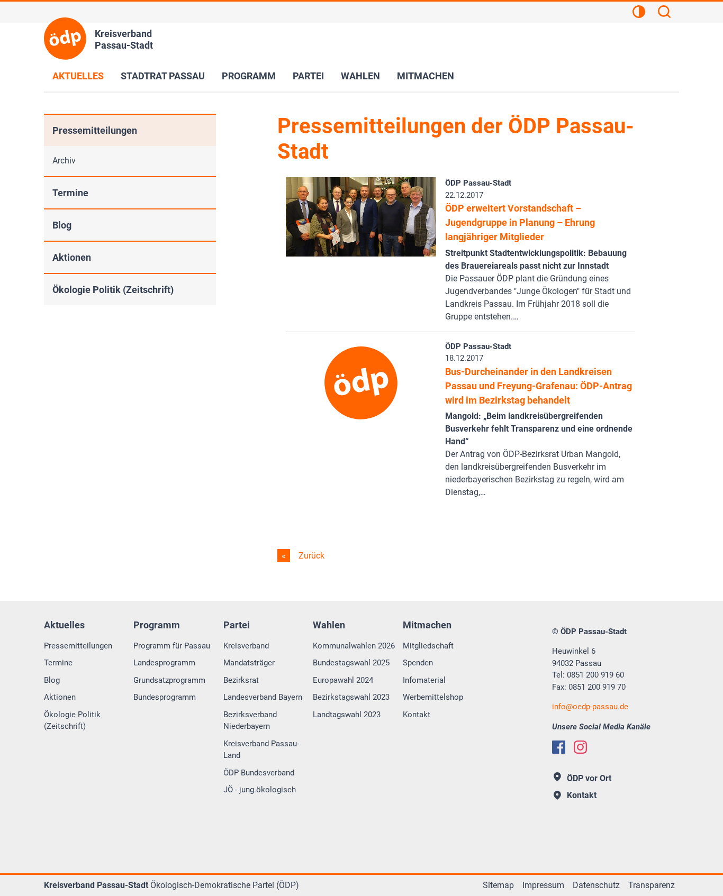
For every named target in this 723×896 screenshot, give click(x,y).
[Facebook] (558, 747)
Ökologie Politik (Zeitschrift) (113, 289)
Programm (249, 75)
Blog (61, 225)
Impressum (543, 885)
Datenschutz (596, 885)
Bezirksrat (241, 680)
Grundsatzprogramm (169, 680)
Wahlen (360, 75)
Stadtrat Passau (163, 75)
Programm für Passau (171, 646)
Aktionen (71, 257)
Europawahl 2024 (343, 680)
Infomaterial (424, 680)
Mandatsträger (249, 663)
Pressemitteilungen (94, 130)
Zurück (310, 556)
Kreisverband (246, 646)
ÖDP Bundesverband (258, 773)
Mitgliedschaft (428, 646)
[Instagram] (580, 747)
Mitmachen (425, 75)
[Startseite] (65, 38)
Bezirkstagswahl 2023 (351, 697)
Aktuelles (78, 75)
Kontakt (416, 714)
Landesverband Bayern (262, 697)
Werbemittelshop (433, 697)
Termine (70, 192)
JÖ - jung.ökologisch (259, 789)
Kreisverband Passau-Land (261, 750)
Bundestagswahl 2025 (351, 663)
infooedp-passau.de (590, 706)
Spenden (418, 663)
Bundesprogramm (164, 697)
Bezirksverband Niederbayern (250, 721)
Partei (308, 75)
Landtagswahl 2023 (347, 714)
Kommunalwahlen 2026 (354, 646)
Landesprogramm (164, 663)
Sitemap (498, 885)
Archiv (64, 161)
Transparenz (651, 885)
